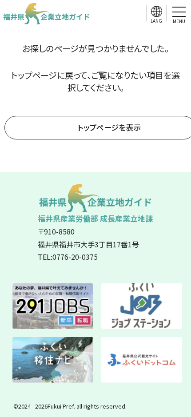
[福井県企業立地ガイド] (46, 13)
